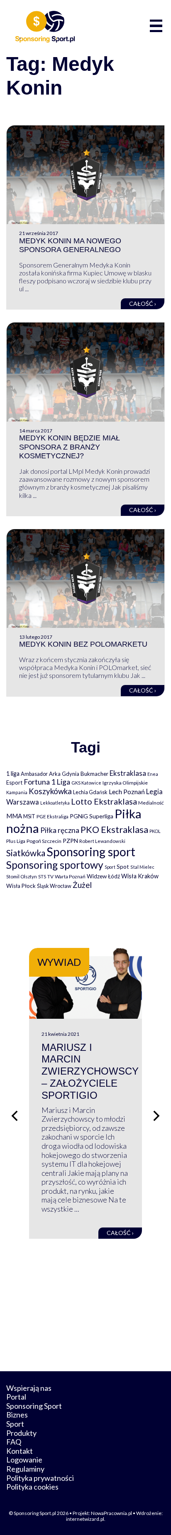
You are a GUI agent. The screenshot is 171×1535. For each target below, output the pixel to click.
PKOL (155, 831)
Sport (110, 867)
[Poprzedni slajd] (14, 1116)
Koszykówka (50, 791)
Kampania (16, 792)
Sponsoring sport (90, 852)
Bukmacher (94, 773)
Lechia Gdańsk (90, 792)
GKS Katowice (86, 782)
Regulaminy (25, 1468)
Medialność (151, 803)
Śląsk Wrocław (54, 885)
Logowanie (24, 1459)
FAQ (13, 1441)
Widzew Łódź (103, 876)
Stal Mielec (142, 867)
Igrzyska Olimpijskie (125, 783)
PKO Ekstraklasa (114, 829)
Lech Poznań (127, 791)
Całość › (142, 303)
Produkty (21, 1433)
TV (50, 876)
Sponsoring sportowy (54, 865)
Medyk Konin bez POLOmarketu (83, 644)
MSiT (29, 816)
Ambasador (34, 774)
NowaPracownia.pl (111, 1513)
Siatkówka (25, 853)
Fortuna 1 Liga (47, 781)
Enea (152, 774)
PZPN (70, 840)
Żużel (82, 885)
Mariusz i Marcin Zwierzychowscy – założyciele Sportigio (90, 1071)
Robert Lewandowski (102, 841)
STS (42, 876)
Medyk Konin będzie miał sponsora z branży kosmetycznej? (69, 447)
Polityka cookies (32, 1486)
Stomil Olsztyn (21, 876)
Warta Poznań (70, 876)
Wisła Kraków (140, 876)
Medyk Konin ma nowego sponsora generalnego (70, 245)
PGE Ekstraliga (52, 816)
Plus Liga (15, 841)
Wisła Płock (21, 885)
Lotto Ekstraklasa (104, 801)
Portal (16, 1396)
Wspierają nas (28, 1387)
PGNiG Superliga (91, 816)
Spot (123, 866)
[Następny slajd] (156, 1116)
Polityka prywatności (40, 1477)
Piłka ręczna (59, 830)
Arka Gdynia (64, 773)
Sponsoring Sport (34, 1405)
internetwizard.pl (85, 1519)
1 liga (13, 773)
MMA (14, 816)
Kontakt (19, 1450)
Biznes (17, 1414)
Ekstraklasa (128, 773)
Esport (14, 782)
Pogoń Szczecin (44, 841)
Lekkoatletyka (55, 802)
